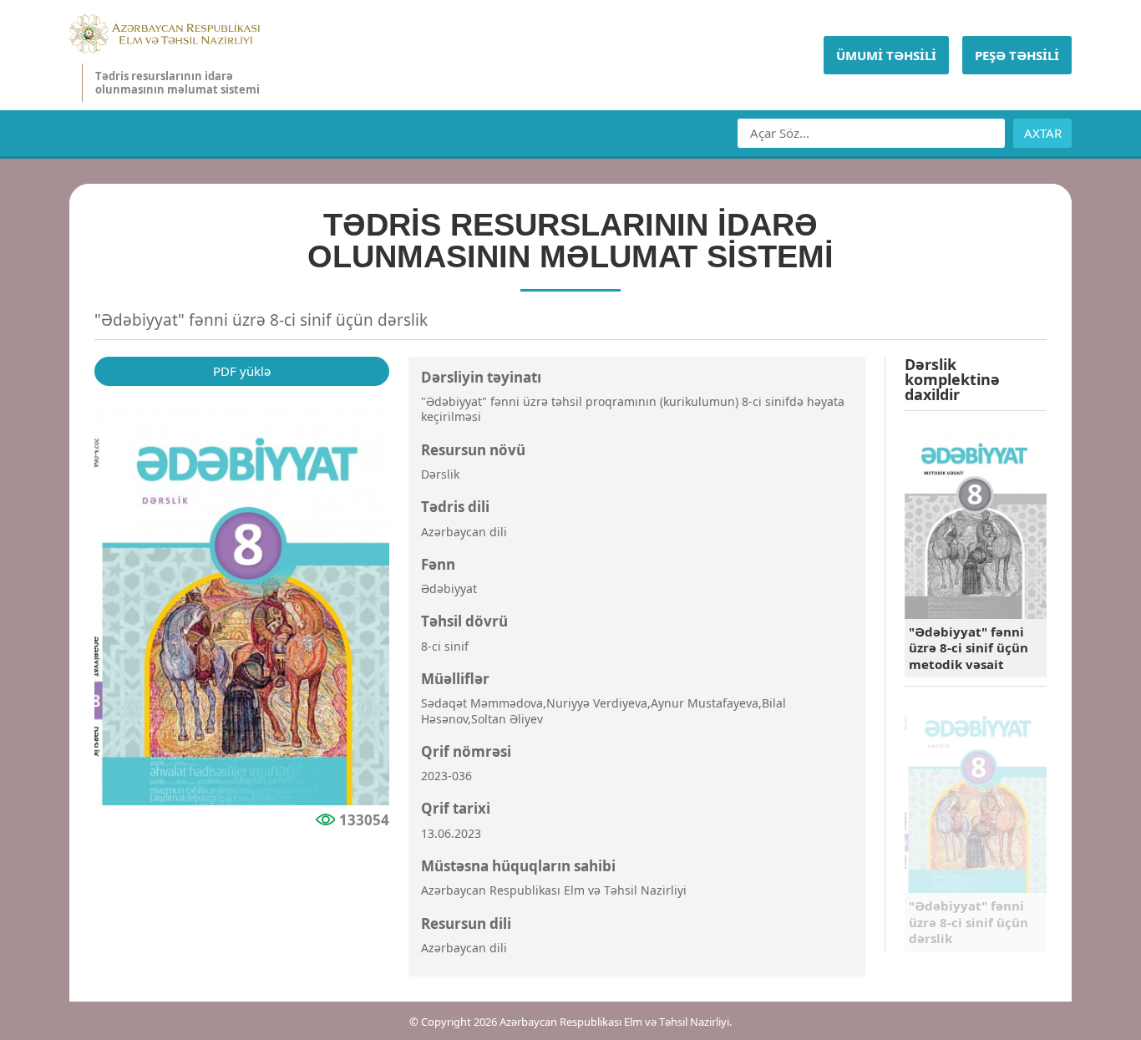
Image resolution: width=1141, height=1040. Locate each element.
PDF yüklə (242, 371)
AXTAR (1043, 132)
